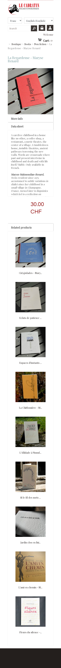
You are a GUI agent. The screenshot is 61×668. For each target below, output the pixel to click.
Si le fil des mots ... (30, 497)
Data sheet (17, 126)
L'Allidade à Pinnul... (30, 452)
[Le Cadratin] (30, 9)
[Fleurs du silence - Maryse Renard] (30, 612)
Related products (21, 227)
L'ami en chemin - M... (30, 587)
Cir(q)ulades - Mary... (30, 273)
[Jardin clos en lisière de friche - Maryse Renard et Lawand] (30, 522)
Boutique (16, 44)
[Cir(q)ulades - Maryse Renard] (30, 252)
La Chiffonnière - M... (30, 407)
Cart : (48, 40)
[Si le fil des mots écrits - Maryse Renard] (30, 477)
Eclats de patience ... (30, 317)
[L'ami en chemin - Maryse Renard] (30, 567)
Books (27, 44)
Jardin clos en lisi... (30, 542)
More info (17, 118)
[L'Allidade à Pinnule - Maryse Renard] (30, 432)
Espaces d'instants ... (30, 362)
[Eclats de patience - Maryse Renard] (30, 297)
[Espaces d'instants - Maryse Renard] (30, 342)
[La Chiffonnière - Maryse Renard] (30, 387)
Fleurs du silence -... (30, 632)
